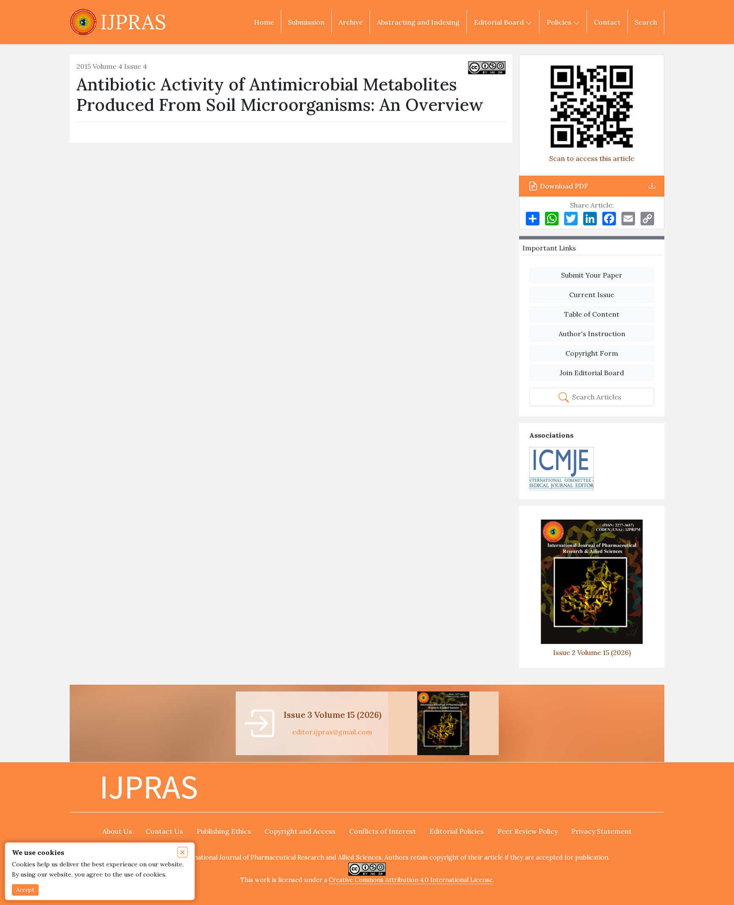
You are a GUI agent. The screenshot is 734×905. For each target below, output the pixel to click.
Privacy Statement (601, 831)
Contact (607, 22)
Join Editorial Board (592, 372)
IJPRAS (133, 22)
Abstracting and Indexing (418, 22)
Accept (25, 890)
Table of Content (591, 314)
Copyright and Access (300, 831)
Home (264, 22)
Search (646, 22)
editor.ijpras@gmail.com (332, 732)
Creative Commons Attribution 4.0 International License (411, 880)
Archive (351, 22)
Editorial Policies (456, 831)
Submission (306, 22)
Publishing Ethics (224, 831)
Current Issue (591, 294)
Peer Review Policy (527, 831)
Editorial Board (499, 22)
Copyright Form (591, 353)
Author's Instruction (592, 333)
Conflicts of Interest (382, 831)
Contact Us (164, 831)
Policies (560, 22)
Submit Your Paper (591, 275)
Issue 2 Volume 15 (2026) (592, 652)
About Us (117, 831)
